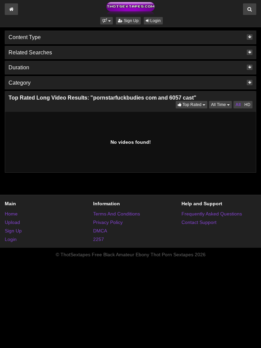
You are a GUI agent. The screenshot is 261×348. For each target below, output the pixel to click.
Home (11, 213)
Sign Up (131, 20)
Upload (12, 222)
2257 (98, 239)
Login (155, 20)
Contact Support (198, 222)
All (238, 104)
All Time (221, 104)
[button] (106, 20)
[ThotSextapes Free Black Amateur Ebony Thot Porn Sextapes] (130, 8)
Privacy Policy (108, 222)
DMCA (100, 230)
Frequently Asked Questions (211, 213)
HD (247, 104)
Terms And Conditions (116, 213)
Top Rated (194, 104)
